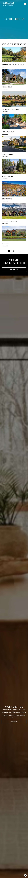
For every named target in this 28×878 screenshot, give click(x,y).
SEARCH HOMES (14, 269)
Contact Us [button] (14, 721)
